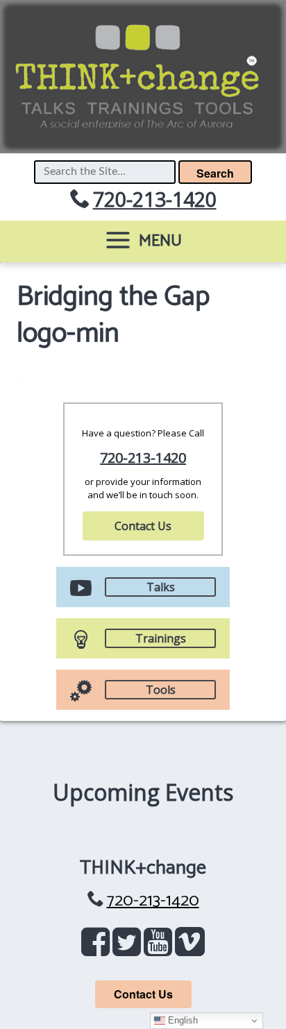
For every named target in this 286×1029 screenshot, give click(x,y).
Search (215, 173)
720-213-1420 (155, 198)
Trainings (160, 638)
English (181, 1020)
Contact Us (143, 526)
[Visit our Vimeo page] (189, 948)
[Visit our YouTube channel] (161, 948)
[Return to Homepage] (143, 76)
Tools (161, 689)
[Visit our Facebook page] (98, 948)
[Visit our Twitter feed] (129, 948)
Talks (160, 587)
